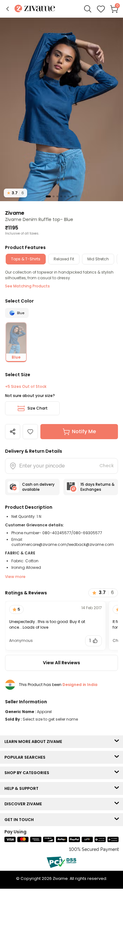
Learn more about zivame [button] (34, 741)
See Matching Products (27, 286)
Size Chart (37, 408)
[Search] (88, 9)
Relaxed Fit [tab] (64, 259)
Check (106, 465)
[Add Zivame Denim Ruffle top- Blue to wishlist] (30, 431)
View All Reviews (61, 663)
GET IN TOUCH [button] (20, 819)
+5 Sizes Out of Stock (25, 386)
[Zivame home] (35, 9)
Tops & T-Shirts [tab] (25, 259)
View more (15, 576)
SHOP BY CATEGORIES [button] (28, 772)
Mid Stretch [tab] (98, 259)
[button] (7, 9)
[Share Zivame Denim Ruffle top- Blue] (12, 431)
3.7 (15, 192)
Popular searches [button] (26, 757)
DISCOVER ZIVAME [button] (24, 804)
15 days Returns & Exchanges (97, 487)
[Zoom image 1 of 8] (61, 109)
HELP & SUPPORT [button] (22, 788)
